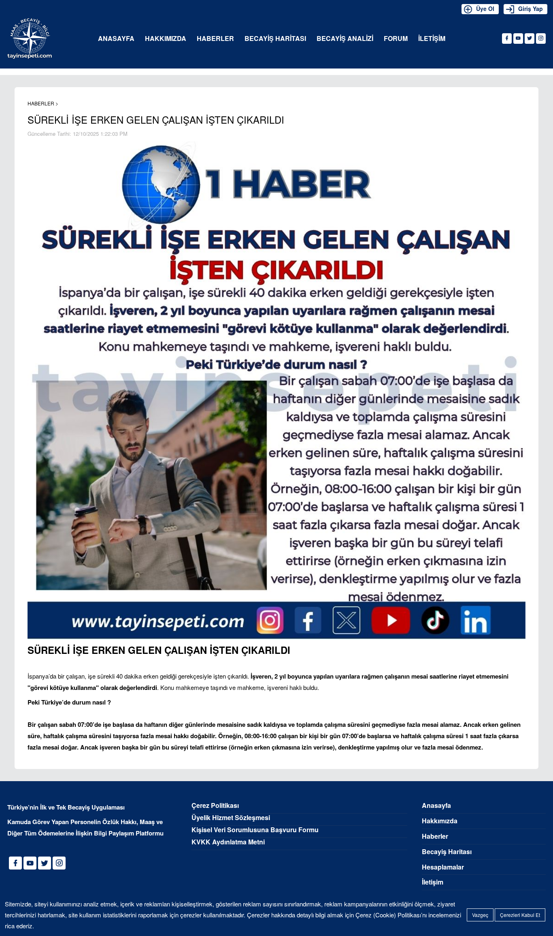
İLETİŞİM (431, 38)
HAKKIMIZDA (165, 38)
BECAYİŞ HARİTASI (275, 38)
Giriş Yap (530, 8)
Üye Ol (485, 8)
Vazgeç (480, 914)
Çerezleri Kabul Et (520, 914)
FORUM (396, 38)
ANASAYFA (116, 38)
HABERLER (215, 38)
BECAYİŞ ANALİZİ (345, 38)
